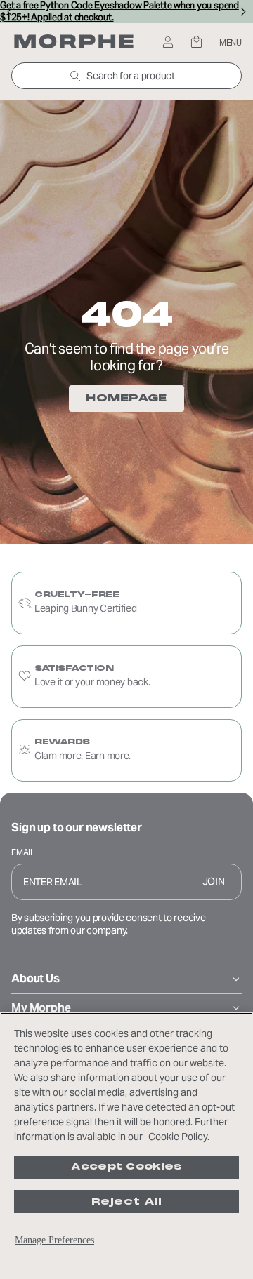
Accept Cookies (126, 1166)
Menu (230, 42)
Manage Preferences (54, 1240)
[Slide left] (9, 11)
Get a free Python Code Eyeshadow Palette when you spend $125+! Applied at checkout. (119, 11)
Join (213, 881)
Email (23, 852)
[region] (126, 1145)
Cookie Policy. (178, 1136)
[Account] (168, 43)
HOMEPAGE (126, 397)
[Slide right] (243, 11)
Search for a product (130, 75)
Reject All (126, 1201)
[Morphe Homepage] (73, 42)
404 (126, 314)
